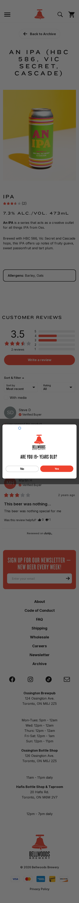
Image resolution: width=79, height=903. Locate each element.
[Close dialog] (19, 428)
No (22, 468)
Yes (57, 468)
